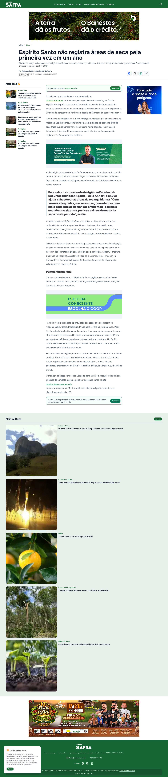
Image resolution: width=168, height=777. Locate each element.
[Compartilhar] (146, 73)
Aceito (10, 769)
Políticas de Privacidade (127, 771)
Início (21, 45)
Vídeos (70, 4)
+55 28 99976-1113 (95, 758)
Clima (28, 45)
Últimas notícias (60, 4)
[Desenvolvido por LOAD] (90, 773)
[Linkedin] (87, 763)
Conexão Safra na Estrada (94, 4)
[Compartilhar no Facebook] (129, 73)
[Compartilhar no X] (135, 73)
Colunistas (110, 4)
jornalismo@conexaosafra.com (76, 758)
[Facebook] (83, 763)
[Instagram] (92, 763)
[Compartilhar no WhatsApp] (140, 73)
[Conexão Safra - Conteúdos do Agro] (13, 4)
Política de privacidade (24, 764)
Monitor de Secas (54, 100)
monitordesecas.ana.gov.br (59, 384)
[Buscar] (160, 4)
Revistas (79, 4)
